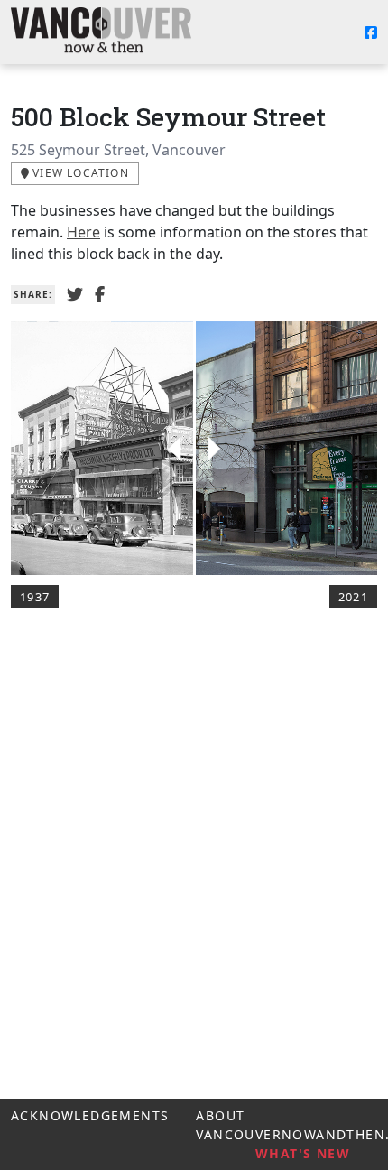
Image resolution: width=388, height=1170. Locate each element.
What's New (302, 1153)
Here (83, 232)
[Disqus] (194, 881)
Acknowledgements (90, 1115)
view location (79, 173)
